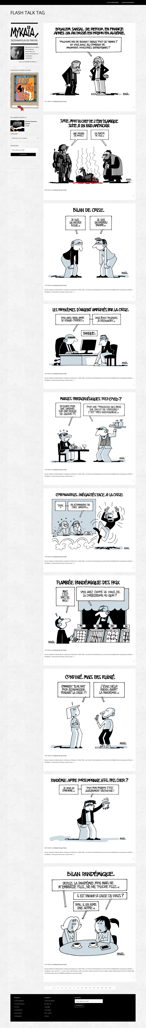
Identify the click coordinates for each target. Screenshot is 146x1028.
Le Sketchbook (18, 1010)
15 (105, 988)
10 (86, 988)
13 (98, 988)
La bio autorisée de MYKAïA (27, 62)
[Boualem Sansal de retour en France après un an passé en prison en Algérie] (89, 61)
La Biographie (18, 1016)
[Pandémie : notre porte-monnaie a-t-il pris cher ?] (89, 243)
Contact (46, 1016)
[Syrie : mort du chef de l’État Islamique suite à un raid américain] (89, 151)
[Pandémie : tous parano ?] (89, 914)
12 (94, 988)
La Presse (16, 1007)
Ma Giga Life (47, 1004)
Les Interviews (18, 1013)
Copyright (47, 1007)
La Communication (19, 1004)
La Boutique (47, 1010)
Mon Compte (48, 1013)
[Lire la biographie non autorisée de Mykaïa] (24, 111)
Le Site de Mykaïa (19, 1001)
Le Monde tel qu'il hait (59, 101)
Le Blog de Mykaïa (49, 1001)
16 (109, 988)
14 (101, 988)
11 (90, 988)
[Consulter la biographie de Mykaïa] (37, 62)
